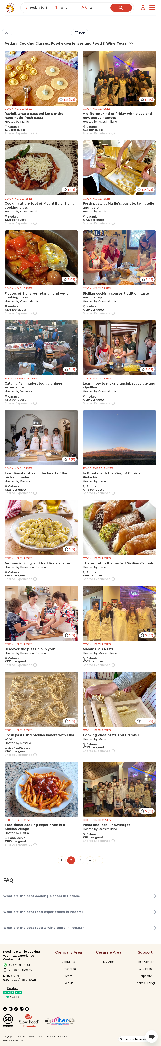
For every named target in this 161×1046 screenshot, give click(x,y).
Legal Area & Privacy (13, 1040)
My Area (108, 962)
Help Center (145, 962)
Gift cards (145, 969)
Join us (68, 983)
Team (68, 976)
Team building (145, 983)
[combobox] (39, 8)
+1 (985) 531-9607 (20, 970)
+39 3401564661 (19, 965)
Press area (68, 969)
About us (68, 962)
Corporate (145, 976)
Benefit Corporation (57, 1036)
